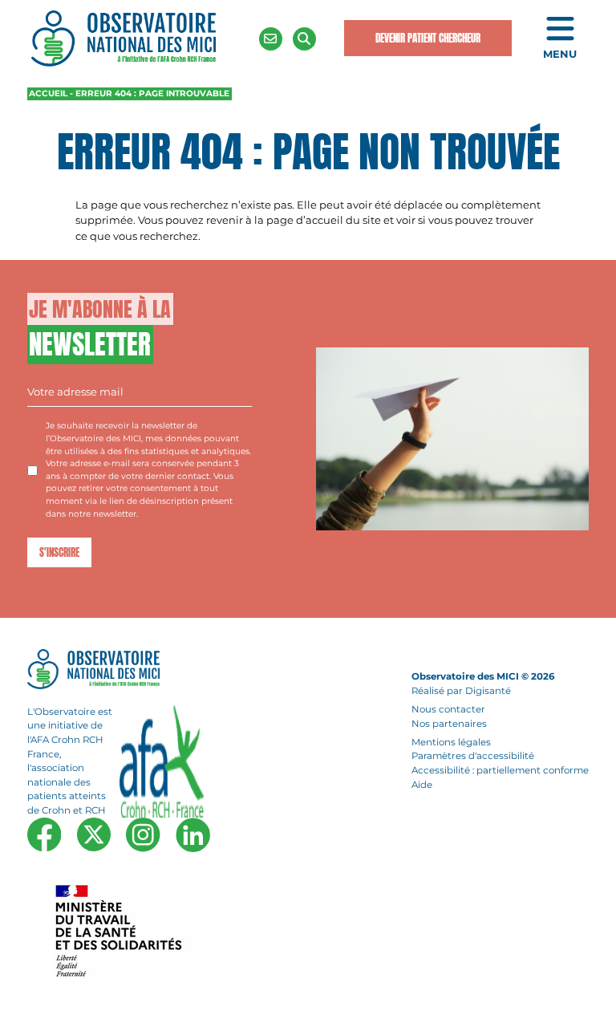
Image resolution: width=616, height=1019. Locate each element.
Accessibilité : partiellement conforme (500, 770)
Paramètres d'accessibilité (472, 756)
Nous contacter (448, 709)
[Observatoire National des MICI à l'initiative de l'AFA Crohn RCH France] (123, 37)
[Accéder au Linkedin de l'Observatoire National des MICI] (193, 834)
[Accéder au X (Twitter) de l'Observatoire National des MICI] (94, 834)
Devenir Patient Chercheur (427, 38)
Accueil (48, 93)
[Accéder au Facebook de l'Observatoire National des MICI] (44, 834)
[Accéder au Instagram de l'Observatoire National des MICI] (143, 834)
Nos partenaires (449, 723)
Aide (421, 784)
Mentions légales (451, 742)
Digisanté (488, 690)
